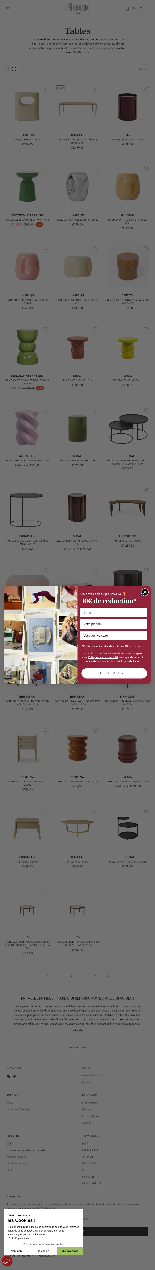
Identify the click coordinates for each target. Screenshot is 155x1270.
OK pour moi (70, 1250)
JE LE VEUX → (114, 673)
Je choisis (43, 1250)
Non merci (17, 1250)
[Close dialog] (145, 592)
